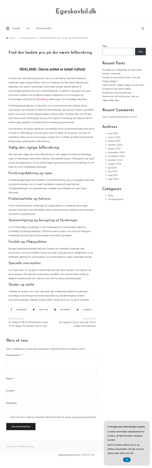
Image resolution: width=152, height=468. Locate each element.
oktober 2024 (115, 160)
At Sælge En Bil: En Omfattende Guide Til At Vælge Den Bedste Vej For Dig (28, 324)
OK (126, 460)
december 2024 (116, 152)
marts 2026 (114, 137)
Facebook (22, 310)
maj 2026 (113, 133)
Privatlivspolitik (43, 28)
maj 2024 (113, 175)
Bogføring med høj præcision (117, 92)
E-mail (10, 390)
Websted (11, 402)
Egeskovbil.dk (76, 11)
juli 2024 (112, 167)
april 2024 (113, 179)
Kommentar (13, 355)
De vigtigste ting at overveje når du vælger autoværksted (77, 324)
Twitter (43, 310)
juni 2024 (112, 171)
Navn (10, 378)
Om (28, 28)
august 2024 (114, 163)
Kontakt (16, 28)
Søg (104, 46)
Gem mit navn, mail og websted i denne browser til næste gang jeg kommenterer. (53, 417)
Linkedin (87, 310)
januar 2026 (114, 141)
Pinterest (65, 310)
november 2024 (116, 156)
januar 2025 (114, 148)
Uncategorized (115, 199)
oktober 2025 (115, 144)
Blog (110, 195)
